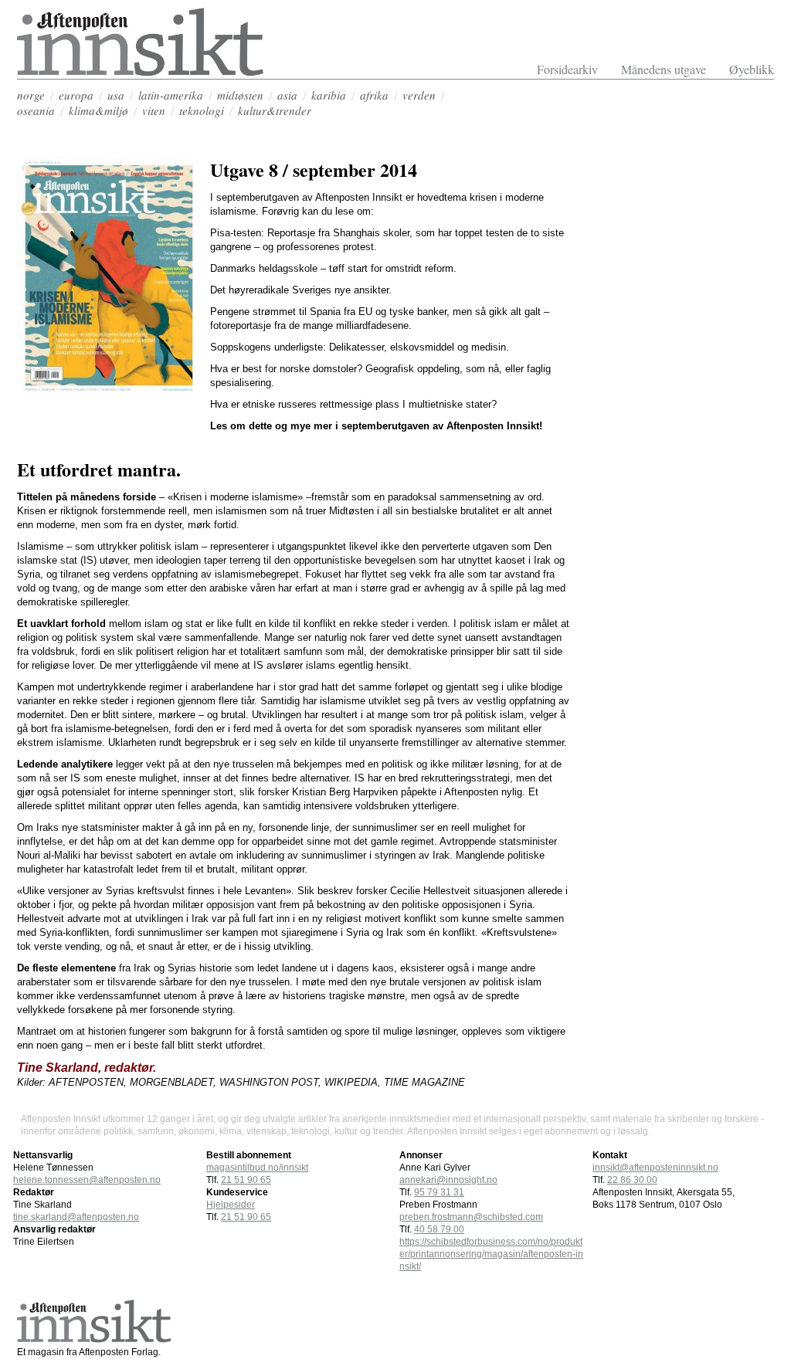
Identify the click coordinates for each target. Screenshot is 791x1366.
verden (419, 95)
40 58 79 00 (439, 1229)
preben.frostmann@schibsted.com (471, 1217)
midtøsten (240, 95)
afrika (374, 95)
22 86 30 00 (632, 1179)
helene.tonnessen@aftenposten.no (87, 1179)
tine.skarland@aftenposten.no (76, 1217)
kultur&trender (274, 110)
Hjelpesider (230, 1204)
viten (153, 110)
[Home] (140, 72)
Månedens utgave (663, 69)
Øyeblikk (751, 69)
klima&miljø (98, 110)
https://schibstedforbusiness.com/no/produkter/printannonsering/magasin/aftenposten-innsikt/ (491, 1254)
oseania (36, 110)
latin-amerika (170, 95)
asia (287, 95)
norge (31, 95)
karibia (328, 95)
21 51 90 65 (246, 1179)
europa (76, 95)
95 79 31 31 (439, 1192)
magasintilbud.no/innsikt (257, 1167)
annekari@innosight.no (448, 1179)
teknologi (201, 110)
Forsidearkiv (567, 69)
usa (115, 95)
